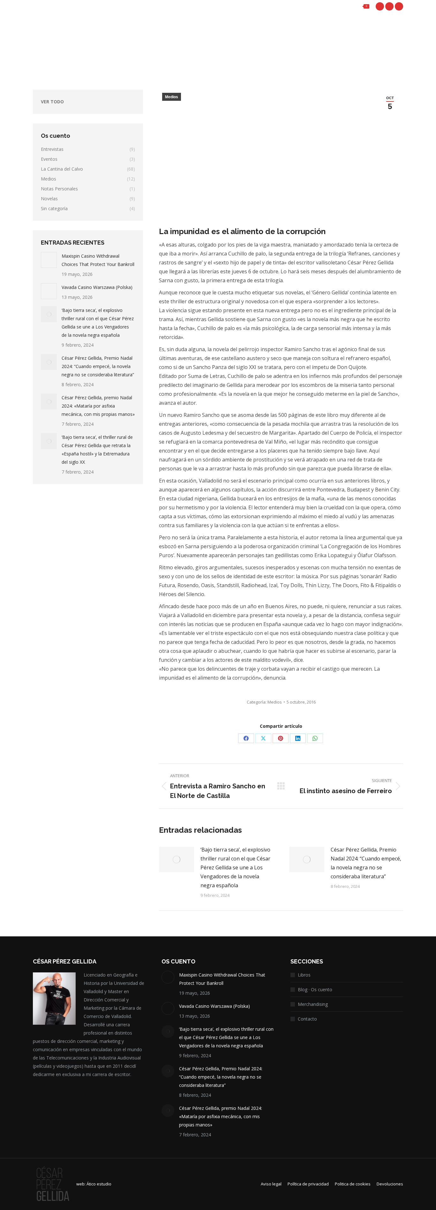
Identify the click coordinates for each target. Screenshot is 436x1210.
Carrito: (349, 6)
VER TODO (52, 102)
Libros (304, 975)
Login (313, 6)
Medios (171, 97)
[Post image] (176, 859)
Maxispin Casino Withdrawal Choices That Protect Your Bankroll (98, 260)
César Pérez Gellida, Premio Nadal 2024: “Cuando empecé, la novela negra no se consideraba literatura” (366, 863)
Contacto (307, 1019)
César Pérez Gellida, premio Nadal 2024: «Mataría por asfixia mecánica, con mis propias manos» (98, 406)
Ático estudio (98, 1184)
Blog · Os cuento (315, 989)
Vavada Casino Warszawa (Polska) (97, 287)
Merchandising (313, 1004)
